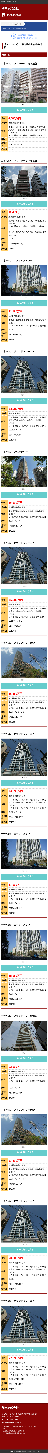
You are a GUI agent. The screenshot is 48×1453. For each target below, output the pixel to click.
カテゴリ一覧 (17, 24)
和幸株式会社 (10, 8)
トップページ (6, 24)
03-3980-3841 (14, 15)
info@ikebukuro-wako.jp (12, 1422)
